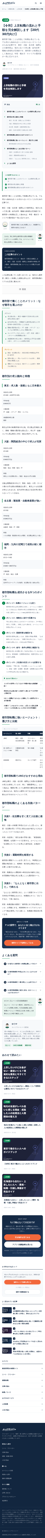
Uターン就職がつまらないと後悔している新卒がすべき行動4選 (21, 699)
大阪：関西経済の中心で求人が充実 (20, 124)
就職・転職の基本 (7, 1456)
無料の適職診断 (7, 1478)
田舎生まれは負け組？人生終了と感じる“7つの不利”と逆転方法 (21, 692)
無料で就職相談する (22, 1292)
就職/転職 (11, 9)
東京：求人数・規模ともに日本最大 (20, 120)
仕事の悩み (22, 1386)
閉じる (38, 104)
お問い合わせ (6, 1493)
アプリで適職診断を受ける (22, 1244)
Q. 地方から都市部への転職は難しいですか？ (22, 964)
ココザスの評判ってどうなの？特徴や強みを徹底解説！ (21, 685)
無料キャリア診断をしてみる (22, 943)
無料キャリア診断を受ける (22, 1282)
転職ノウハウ (22, 1392)
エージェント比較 (7, 1470)
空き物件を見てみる (22, 1237)
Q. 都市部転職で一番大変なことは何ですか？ (22, 982)
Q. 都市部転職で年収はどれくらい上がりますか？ (22, 973)
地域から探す (6, 1474)
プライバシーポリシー (9, 1496)
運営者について (7, 1489)
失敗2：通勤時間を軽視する (17, 155)
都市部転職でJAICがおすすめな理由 (20, 144)
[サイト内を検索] (36, 3)
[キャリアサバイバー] (8, 3)
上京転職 (19, 9)
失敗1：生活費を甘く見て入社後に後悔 (21, 152)
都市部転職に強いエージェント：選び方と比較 (22, 140)
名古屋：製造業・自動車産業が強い (20, 127)
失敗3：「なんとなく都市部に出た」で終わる (23, 158)
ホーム (4, 9)
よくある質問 (11, 163)
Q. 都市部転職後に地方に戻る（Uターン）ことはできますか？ (22, 991)
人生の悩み (22, 1410)
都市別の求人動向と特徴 (15, 117)
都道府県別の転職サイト (22, 1368)
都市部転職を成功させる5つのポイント (20, 135)
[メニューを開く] (41, 3)
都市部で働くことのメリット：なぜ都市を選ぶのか (24, 111)
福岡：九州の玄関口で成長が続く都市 (20, 130)
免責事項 (5, 1500)
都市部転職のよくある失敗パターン (18, 148)
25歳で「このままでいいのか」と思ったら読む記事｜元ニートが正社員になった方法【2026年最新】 (21, 707)
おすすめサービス (22, 1398)
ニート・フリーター (22, 1374)
